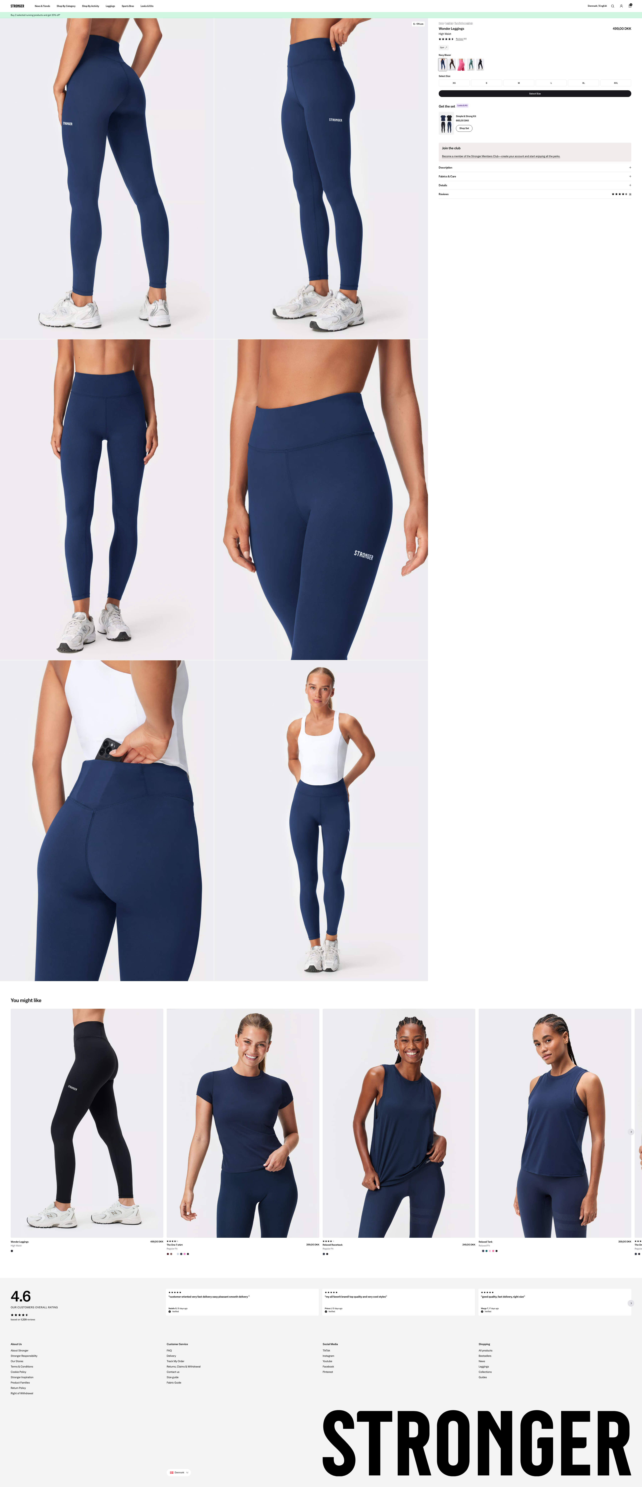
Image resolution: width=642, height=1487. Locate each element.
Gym (442, 47)
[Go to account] (621, 6)
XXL (616, 83)
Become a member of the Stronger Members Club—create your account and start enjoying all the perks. (501, 156)
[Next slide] (631, 1132)
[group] (87, 1132)
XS (454, 83)
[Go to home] (17, 6)
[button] (535, 39)
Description (445, 167)
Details (443, 185)
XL (583, 83)
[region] (321, 1132)
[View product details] (87, 1245)
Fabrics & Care (447, 176)
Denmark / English (597, 6)
